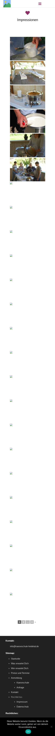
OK (28, 731)
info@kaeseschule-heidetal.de (24, 646)
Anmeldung (16, 678)
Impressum (22, 701)
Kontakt (14, 692)
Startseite (15, 658)
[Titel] (7, 3)
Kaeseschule (23, 682)
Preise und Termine (20, 673)
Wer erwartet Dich (19, 668)
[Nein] (51, 726)
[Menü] (40, 3)
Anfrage (20, 687)
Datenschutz (23, 706)
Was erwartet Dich (20, 663)
